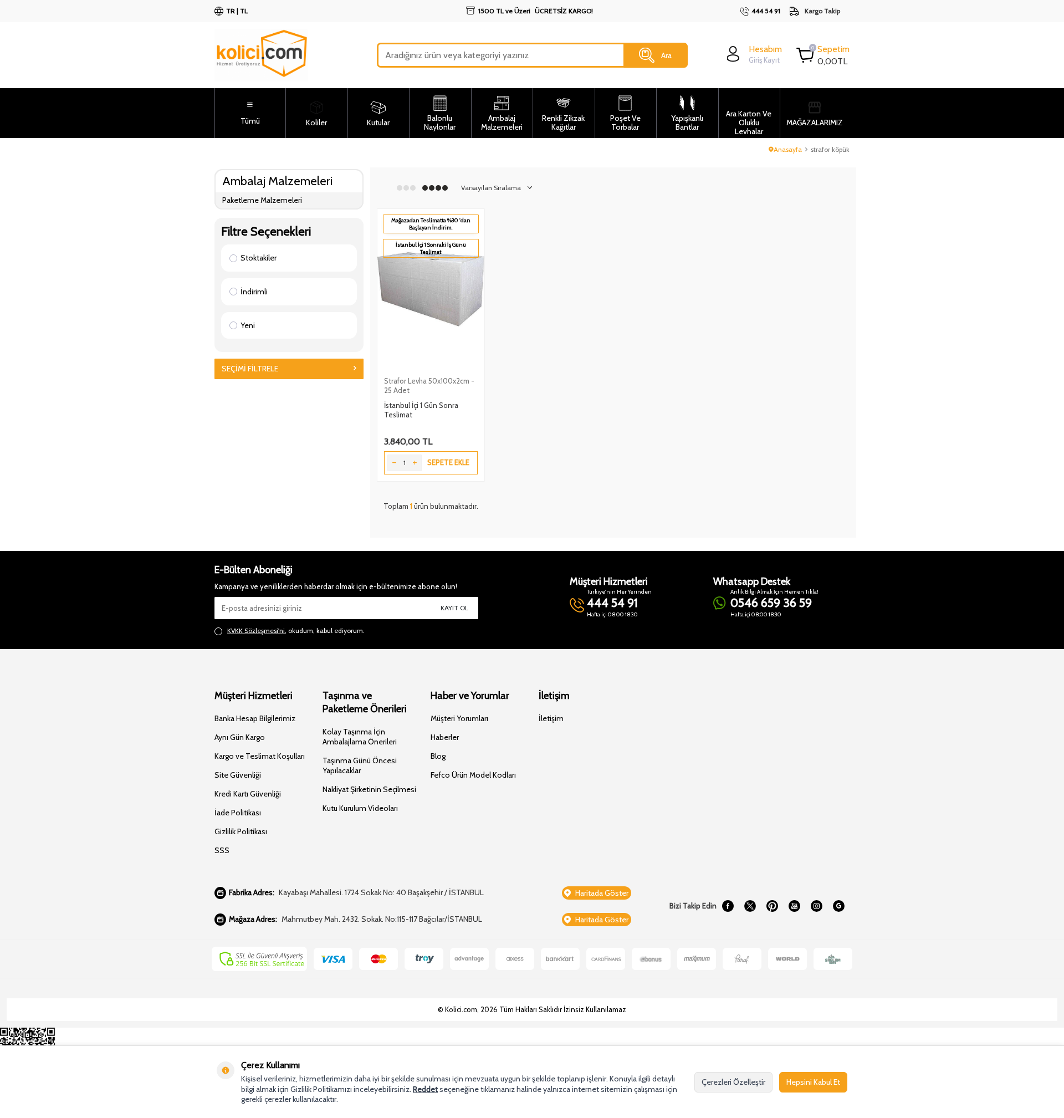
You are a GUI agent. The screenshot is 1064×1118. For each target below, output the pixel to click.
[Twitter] (750, 906)
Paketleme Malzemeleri (262, 200)
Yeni (248, 325)
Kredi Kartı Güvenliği (247, 794)
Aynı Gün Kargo (239, 737)
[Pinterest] (772, 906)
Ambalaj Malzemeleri (277, 180)
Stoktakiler (259, 258)
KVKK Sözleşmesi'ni (256, 630)
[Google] (838, 906)
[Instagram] (816, 906)
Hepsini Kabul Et (813, 1082)
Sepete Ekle (448, 462)
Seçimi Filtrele (250, 369)
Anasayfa (788, 149)
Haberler (445, 737)
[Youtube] (794, 906)
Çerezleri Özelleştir (733, 1082)
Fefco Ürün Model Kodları (473, 775)
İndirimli (254, 292)
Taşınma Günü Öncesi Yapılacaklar (360, 765)
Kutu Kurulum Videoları (360, 808)
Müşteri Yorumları (459, 718)
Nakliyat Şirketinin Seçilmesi (369, 789)
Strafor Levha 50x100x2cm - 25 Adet (429, 385)
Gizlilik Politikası (240, 831)
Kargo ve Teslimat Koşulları (259, 756)
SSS (221, 850)
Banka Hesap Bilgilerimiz (254, 718)
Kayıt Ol (454, 608)
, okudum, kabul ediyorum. (296, 630)
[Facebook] (728, 906)
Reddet (425, 1089)
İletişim (551, 718)
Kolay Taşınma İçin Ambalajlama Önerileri (360, 737)
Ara (666, 55)
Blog (438, 756)
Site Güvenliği (237, 775)
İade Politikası (237, 813)
